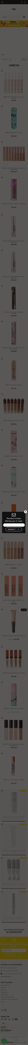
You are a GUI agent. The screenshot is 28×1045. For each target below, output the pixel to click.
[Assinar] (14, 529)
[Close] (25, 511)
